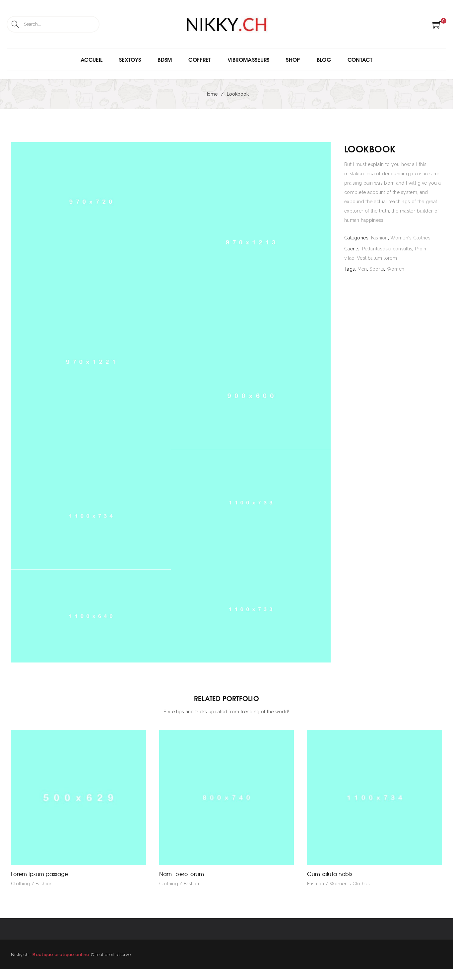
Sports (376, 269)
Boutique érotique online (60, 954)
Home (211, 94)
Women (396, 269)
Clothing (20, 883)
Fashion (379, 237)
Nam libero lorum (181, 874)
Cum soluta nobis (329, 874)
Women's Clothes (410, 237)
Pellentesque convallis (387, 248)
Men (362, 269)
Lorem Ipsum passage (39, 874)
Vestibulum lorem (377, 258)
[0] (436, 27)
